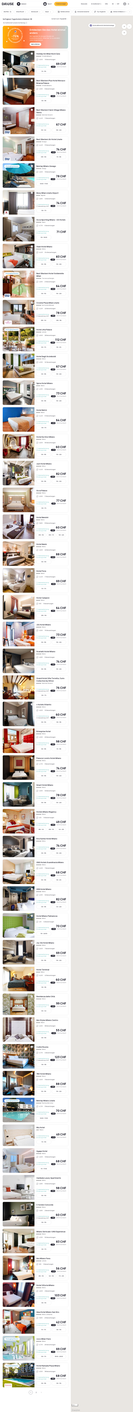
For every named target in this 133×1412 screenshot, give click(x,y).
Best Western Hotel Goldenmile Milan (35, 284)
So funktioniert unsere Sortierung (14, 23)
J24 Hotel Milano (35, 634)
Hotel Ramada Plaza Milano (35, 1375)
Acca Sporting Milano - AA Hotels (35, 229)
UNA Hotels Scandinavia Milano (35, 871)
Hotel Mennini (35, 527)
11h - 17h (43, 588)
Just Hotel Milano (35, 473)
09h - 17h (51, 535)
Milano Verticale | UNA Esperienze (35, 1241)
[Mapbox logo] (75, 1410)
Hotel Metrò (35, 419)
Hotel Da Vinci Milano (35, 446)
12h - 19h (51, 1276)
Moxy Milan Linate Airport (35, 202)
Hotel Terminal (35, 979)
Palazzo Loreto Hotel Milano (35, 767)
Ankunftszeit (20, 12)
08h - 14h (43, 320)
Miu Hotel (35, 1135)
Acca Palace (35, 500)
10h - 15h (43, 293)
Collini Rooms (35, 1056)
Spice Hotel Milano (35, 392)
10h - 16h (43, 562)
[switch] (64, 12)
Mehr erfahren (35, 44)
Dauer (47, 12)
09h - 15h (41, 535)
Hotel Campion (35, 607)
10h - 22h (61, 535)
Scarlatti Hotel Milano (35, 661)
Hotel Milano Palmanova (35, 925)
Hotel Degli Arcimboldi (35, 366)
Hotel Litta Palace (35, 339)
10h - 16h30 (44, 237)
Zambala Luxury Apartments (35, 1187)
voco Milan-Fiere (35, 1348)
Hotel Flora (35, 580)
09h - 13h (51, 829)
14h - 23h (61, 829)
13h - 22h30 (44, 933)
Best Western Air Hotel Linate (35, 148)
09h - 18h (59, 320)
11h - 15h (43, 71)
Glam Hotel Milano (35, 256)
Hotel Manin (35, 553)
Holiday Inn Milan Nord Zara (35, 63)
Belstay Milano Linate (35, 1110)
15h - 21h (58, 347)
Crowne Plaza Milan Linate (35, 312)
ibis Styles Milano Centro (35, 1029)
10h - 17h (43, 210)
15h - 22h (59, 264)
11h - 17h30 (44, 1169)
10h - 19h (43, 880)
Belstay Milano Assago (35, 175)
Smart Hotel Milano (35, 794)
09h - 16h (43, 157)
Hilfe (106, 4)
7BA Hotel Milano (35, 1083)
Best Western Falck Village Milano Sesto (35, 120)
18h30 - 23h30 (59, 1356)
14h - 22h (59, 907)
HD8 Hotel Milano (35, 898)
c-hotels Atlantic (35, 714)
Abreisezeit (34, 12)
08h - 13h (41, 1276)
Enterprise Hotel (35, 741)
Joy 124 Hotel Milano (35, 952)
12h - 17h (43, 1249)
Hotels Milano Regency (35, 821)
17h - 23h (61, 1276)
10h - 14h (43, 130)
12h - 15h (58, 1329)
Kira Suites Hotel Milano (35, 846)
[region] (102, 714)
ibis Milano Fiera (35, 1268)
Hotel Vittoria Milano (35, 1294)
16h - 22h (59, 130)
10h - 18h (43, 101)
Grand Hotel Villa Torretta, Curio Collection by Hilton (35, 687)
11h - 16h (43, 1142)
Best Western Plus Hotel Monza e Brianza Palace (35, 91)
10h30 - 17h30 (44, 184)
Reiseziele (84, 4)
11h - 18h (59, 157)
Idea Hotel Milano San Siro (35, 1321)
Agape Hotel (35, 1160)
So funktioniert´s (96, 4)
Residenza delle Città (35, 1004)
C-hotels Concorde (35, 1214)
